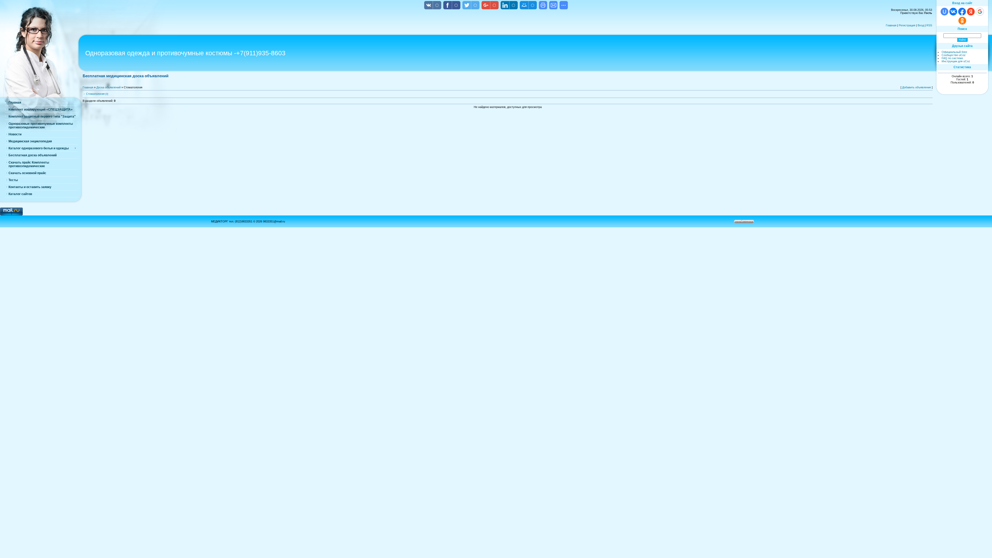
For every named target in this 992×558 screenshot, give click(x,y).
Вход (921, 25)
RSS (929, 25)
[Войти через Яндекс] (971, 12)
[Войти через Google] (980, 11)
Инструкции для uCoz (956, 61)
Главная (891, 25)
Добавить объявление (916, 87)
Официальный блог (954, 51)
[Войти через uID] (944, 12)
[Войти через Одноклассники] (962, 21)
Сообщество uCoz (954, 55)
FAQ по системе (952, 58)
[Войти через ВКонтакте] (953, 12)
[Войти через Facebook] (962, 12)
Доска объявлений (108, 87)
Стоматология (95, 93)
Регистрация (907, 25)
